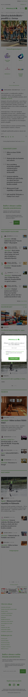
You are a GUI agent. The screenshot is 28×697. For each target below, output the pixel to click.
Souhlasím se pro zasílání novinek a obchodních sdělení (15, 353)
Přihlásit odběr (14, 359)
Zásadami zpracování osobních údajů (15, 352)
